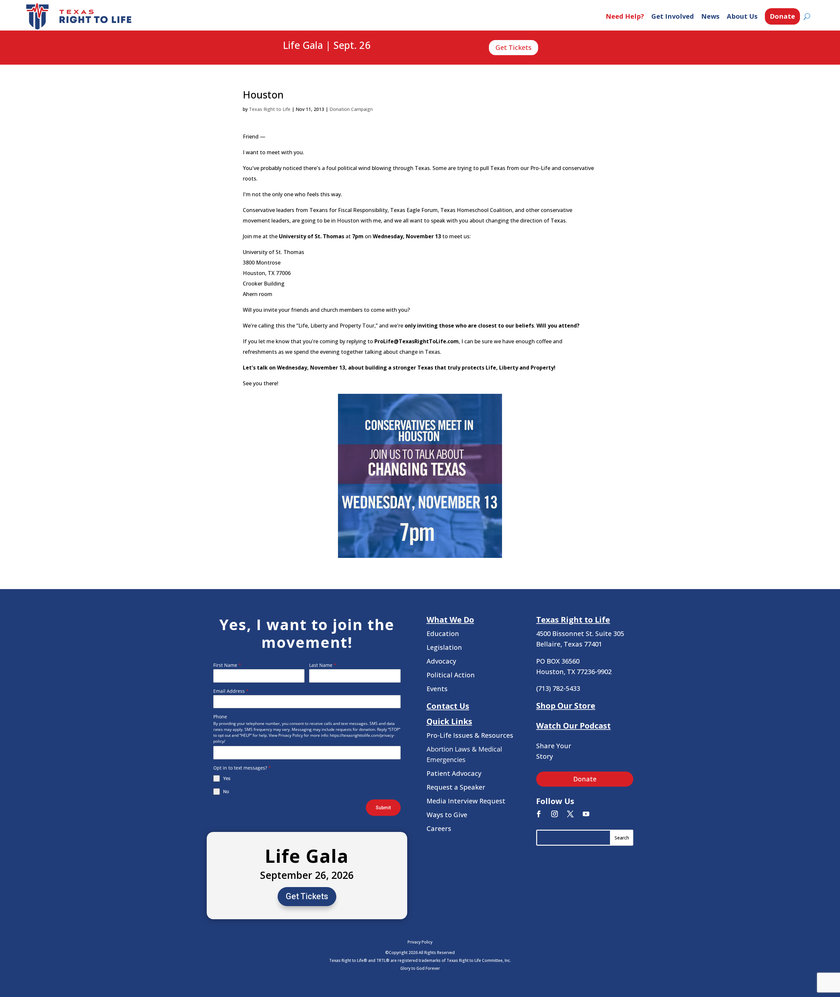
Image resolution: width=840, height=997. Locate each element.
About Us (742, 16)
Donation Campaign (351, 109)
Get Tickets (513, 47)
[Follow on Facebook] (538, 813)
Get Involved (672, 16)
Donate (782, 16)
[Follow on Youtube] (586, 813)
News (710, 16)
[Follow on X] (570, 813)
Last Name (322, 665)
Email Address (231, 691)
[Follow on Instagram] (554, 813)
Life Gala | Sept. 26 (326, 45)
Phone (220, 716)
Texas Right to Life (269, 109)
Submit (383, 807)
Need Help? (625, 16)
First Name (227, 665)
